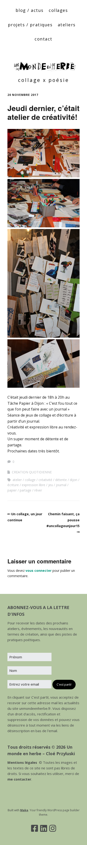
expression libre (33, 485)
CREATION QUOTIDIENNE (32, 472)
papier (12, 490)
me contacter (19, 779)
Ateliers (67, 24)
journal (61, 485)
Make (24, 810)
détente (61, 480)
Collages (58, 10)
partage (25, 490)
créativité (45, 480)
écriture (13, 485)
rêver (38, 490)
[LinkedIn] (43, 828)
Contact (43, 39)
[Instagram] (52, 828)
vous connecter (39, 570)
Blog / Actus (30, 10)
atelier (17, 480)
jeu (50, 485)
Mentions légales (22, 762)
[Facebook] (34, 828)
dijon (73, 480)
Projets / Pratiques (30, 24)
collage (30, 480)
